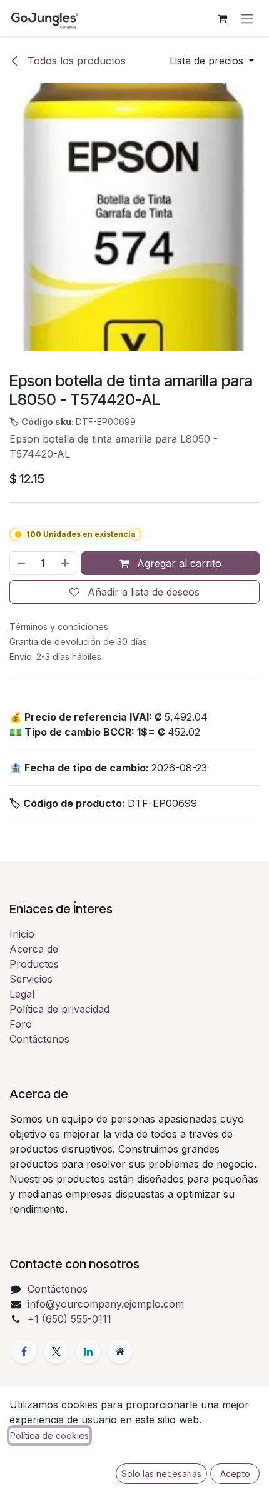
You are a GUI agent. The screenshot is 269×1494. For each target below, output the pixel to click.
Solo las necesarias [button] (161, 1473)
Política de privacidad (59, 1009)
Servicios (31, 979)
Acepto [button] (235, 1473)
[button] (212, 61)
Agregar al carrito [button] (177, 563)
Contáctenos (39, 1039)
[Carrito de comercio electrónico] (222, 18)
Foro (20, 1024)
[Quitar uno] (20, 563)
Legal (21, 994)
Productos (34, 964)
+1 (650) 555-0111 (69, 1319)
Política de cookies (49, 1435)
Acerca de (33, 949)
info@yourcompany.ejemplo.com (106, 1304)
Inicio (21, 934)
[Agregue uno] (65, 563)
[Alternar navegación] (247, 18)
